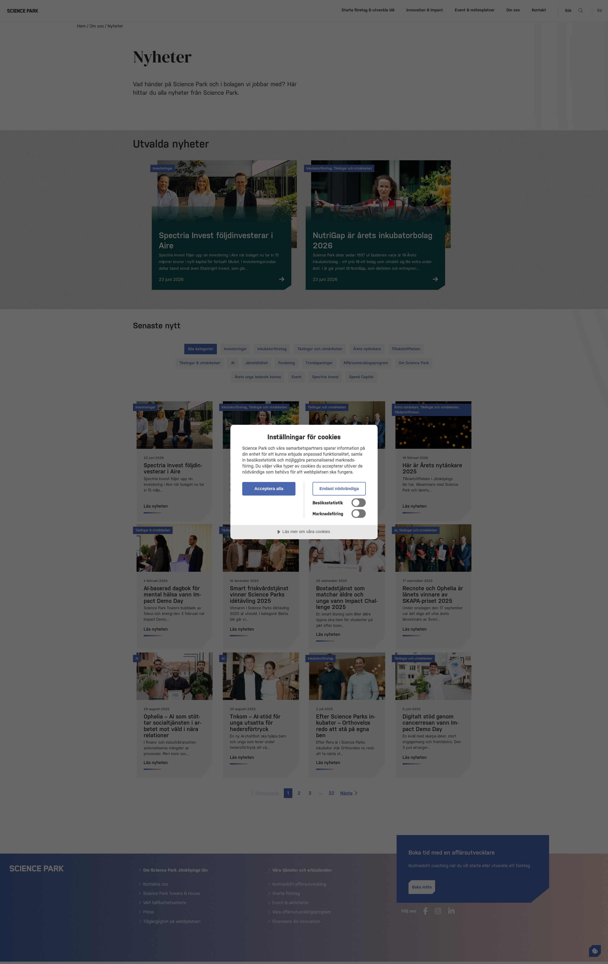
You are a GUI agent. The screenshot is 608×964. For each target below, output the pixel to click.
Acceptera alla (268, 488)
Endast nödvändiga (339, 488)
